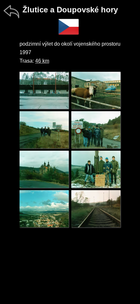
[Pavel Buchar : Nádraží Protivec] (95, 208)
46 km (42, 61)
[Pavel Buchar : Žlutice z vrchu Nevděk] (44, 208)
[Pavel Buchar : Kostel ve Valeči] (44, 169)
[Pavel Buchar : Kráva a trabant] (95, 90)
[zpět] (11, 11)
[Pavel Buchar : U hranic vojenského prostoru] (44, 129)
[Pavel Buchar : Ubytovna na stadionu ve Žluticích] (44, 90)
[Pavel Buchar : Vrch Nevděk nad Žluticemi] (95, 169)
